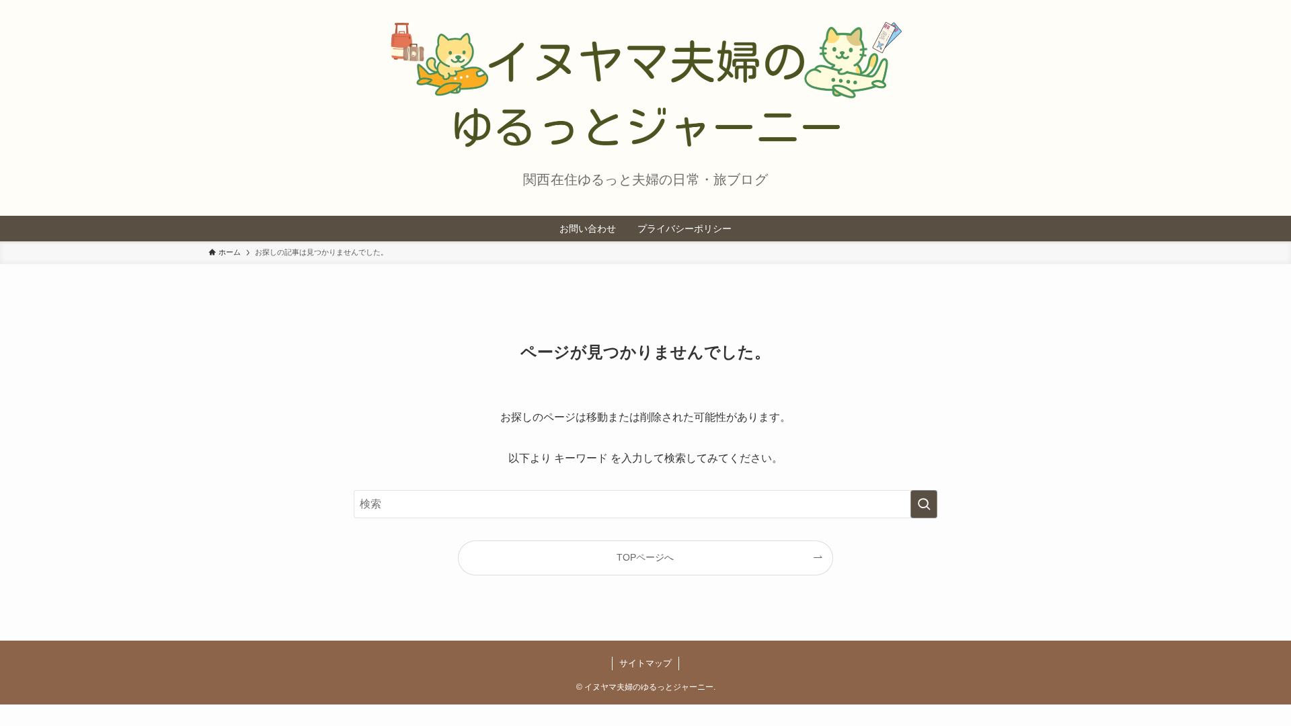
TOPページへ (645, 557)
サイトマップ (645, 663)
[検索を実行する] (923, 504)
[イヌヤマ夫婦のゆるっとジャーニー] (645, 83)
